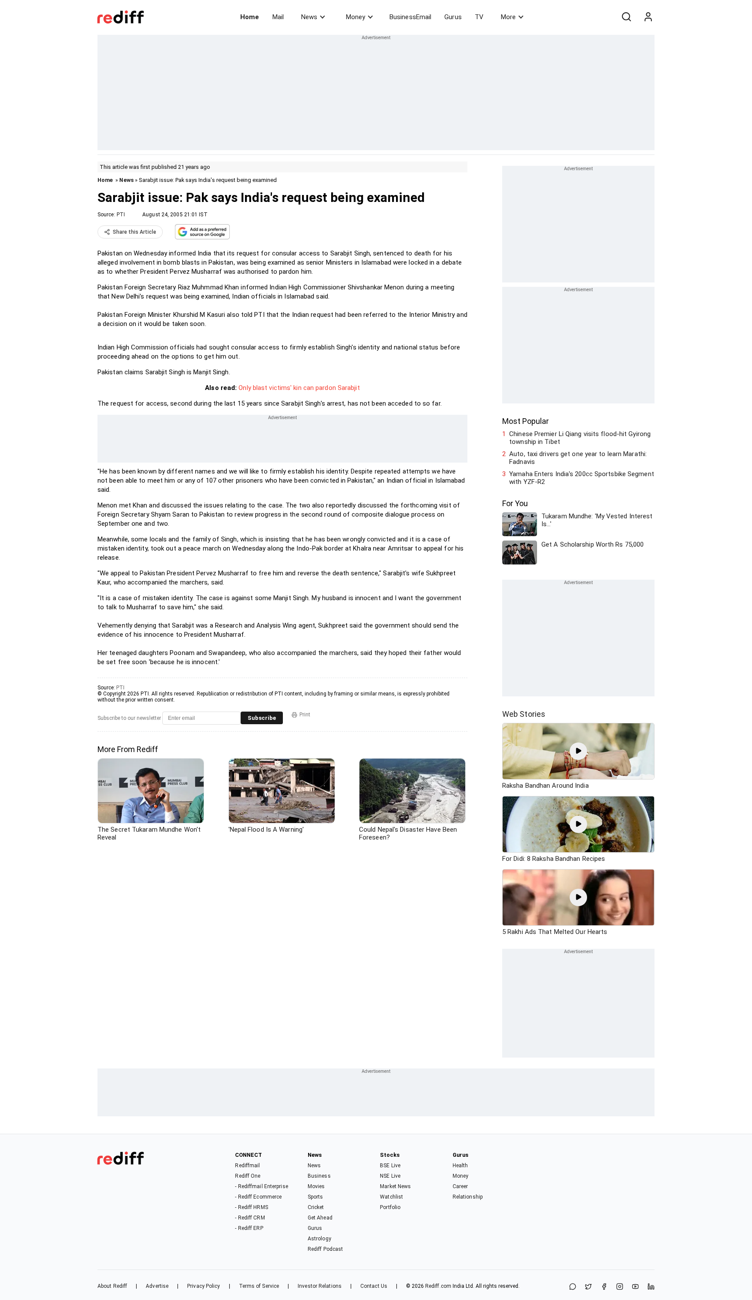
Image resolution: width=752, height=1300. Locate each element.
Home (249, 17)
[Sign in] (648, 17)
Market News (395, 1186)
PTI (121, 215)
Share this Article (134, 232)
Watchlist (391, 1197)
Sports (315, 1197)
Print (304, 715)
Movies (316, 1186)
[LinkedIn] (651, 1287)
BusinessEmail (410, 17)
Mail (278, 17)
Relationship (468, 1197)
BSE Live (390, 1165)
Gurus (453, 17)
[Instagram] (619, 1287)
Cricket (316, 1207)
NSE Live (390, 1176)
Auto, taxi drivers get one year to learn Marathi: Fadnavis (578, 458)
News (309, 17)
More (508, 17)
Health (460, 1165)
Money (355, 17)
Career (460, 1186)
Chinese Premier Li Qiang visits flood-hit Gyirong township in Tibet (580, 438)
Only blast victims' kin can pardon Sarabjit (298, 388)
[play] (578, 751)
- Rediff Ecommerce (258, 1197)
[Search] (626, 17)
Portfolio (390, 1207)
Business (319, 1176)
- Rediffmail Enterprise (261, 1186)
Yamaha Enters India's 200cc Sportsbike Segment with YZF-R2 (581, 478)
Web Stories (523, 714)
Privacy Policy (203, 1286)
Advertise (157, 1286)
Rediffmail (247, 1165)
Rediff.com (438, 1286)
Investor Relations (320, 1286)
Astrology (319, 1239)
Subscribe (262, 718)
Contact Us (373, 1286)
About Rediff (112, 1286)
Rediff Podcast (325, 1249)
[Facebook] (604, 1287)
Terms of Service (259, 1286)
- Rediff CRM (250, 1218)
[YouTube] (635, 1287)
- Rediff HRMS (251, 1207)
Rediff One (247, 1176)
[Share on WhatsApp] (572, 1287)
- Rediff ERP (249, 1228)
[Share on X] (588, 1287)
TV (479, 17)
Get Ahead (320, 1218)
